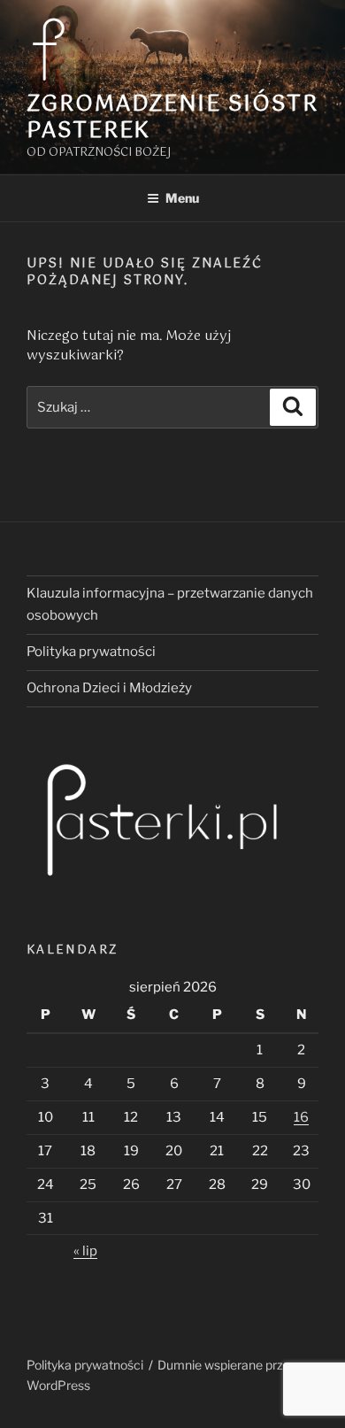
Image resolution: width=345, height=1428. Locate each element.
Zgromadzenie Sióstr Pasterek (172, 118)
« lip (85, 1251)
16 (301, 1117)
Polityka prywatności (91, 652)
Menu (182, 197)
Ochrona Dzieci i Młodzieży (109, 688)
